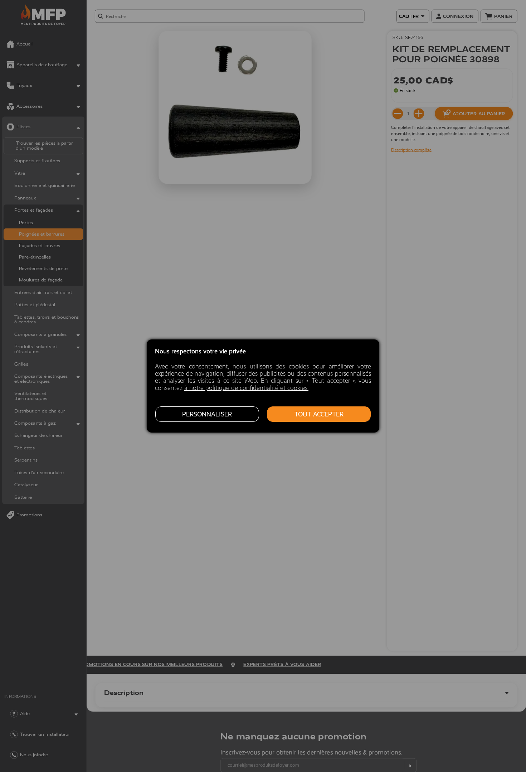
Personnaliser (207, 414)
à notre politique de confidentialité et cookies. (246, 387)
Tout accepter (319, 414)
